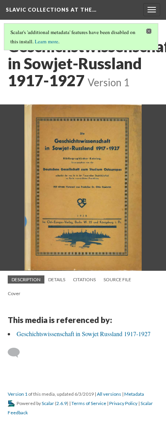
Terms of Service (88, 403)
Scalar (48, 403)
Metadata (134, 394)
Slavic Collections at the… (51, 10)
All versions (109, 394)
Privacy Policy (123, 403)
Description (26, 279)
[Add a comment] (17, 353)
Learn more (46, 41)
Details (56, 279)
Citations (84, 279)
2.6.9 (61, 403)
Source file (117, 279)
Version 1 (17, 394)
